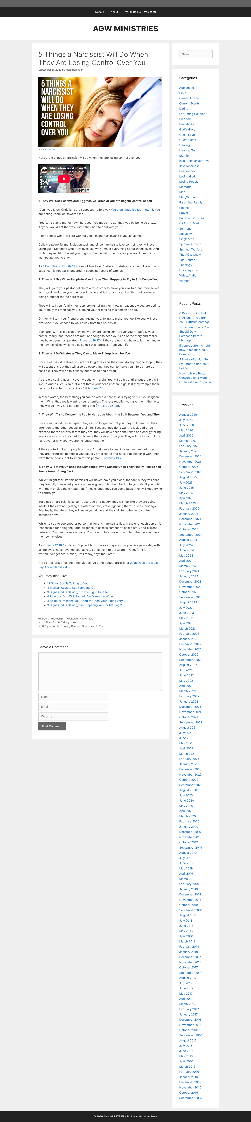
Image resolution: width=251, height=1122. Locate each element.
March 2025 (187, 503)
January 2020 (188, 826)
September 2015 (190, 1098)
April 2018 (186, 936)
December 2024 (190, 519)
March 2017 (187, 1004)
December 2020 (190, 769)
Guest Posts (187, 140)
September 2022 (190, 660)
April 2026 (186, 435)
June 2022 (186, 675)
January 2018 (188, 952)
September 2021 (190, 722)
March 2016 (187, 1066)
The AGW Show (190, 254)
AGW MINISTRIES (125, 28)
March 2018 (187, 941)
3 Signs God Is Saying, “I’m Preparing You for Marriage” (84, 605)
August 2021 (188, 727)
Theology (185, 265)
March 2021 (187, 753)
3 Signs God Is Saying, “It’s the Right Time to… (78, 592)
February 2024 (189, 571)
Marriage (185, 187)
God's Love (187, 134)
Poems (184, 207)
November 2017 (190, 962)
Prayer (183, 213)
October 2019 (188, 842)
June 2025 (186, 487)
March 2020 (187, 816)
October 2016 (188, 1030)
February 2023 (189, 633)
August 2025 (188, 477)
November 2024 (190, 524)
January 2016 (188, 1077)
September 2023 (191, 597)
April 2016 (186, 1061)
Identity (184, 155)
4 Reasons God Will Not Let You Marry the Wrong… (82, 596)
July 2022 (186, 670)
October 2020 (188, 779)
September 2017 (190, 972)
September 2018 (190, 910)
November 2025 (190, 461)
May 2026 (186, 430)
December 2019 (190, 832)
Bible (182, 93)
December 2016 (190, 1019)
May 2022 (186, 680)
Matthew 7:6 (94, 388)
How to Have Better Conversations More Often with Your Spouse (195, 378)
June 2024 (186, 550)
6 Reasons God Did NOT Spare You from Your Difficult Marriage (194, 318)
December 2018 (190, 894)
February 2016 (189, 1071)
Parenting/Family (190, 202)
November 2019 (190, 837)
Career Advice (189, 98)
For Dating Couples (192, 114)
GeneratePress (148, 1116)
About (114, 12)
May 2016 (186, 1056)
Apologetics (187, 87)
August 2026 (188, 414)
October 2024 (188, 529)
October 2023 (188, 592)
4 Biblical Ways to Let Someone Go (71, 587)
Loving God (187, 176)
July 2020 (186, 795)
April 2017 (186, 998)
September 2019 (190, 847)
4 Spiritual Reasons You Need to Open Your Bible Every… (86, 601)
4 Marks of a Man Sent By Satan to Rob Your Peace (195, 364)
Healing (184, 145)
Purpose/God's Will (192, 218)
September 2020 (191, 785)
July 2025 (186, 482)
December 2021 (190, 706)
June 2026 (186, 425)
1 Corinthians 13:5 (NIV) (59, 266)
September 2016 (190, 1035)
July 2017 (185, 983)
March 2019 (187, 879)
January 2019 (188, 889)
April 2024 (186, 560)
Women (184, 280)
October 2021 (188, 717)
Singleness (186, 239)
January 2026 (188, 451)
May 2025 (186, 493)
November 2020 (190, 774)
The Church (71, 618)
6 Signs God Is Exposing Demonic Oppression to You (72, 626)
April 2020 (186, 811)
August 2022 (188, 665)
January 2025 (188, 514)
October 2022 (188, 654)
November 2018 (190, 899)
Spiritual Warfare (190, 249)
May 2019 (186, 868)
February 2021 (189, 759)
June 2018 (186, 925)
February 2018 (189, 946)
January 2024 (188, 576)
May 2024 (186, 555)
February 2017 (189, 1009)
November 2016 (190, 1025)
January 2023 (188, 639)
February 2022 (189, 696)
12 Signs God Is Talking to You (67, 583)
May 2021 (186, 743)
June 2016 (186, 1051)
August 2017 (188, 978)
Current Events (189, 103)
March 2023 (187, 628)
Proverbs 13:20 (112, 458)
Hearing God (188, 150)
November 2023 (190, 587)
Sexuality (185, 233)
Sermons (185, 228)
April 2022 (186, 686)
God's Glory (187, 129)
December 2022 (190, 644)
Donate (99, 12)
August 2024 (188, 540)
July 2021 (185, 733)
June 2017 (186, 988)
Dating (46, 618)
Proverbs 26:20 (46, 149)
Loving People (189, 181)
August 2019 (188, 852)
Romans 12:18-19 (54, 545)
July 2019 (185, 858)
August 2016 (188, 1040)
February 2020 (189, 821)
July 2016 (185, 1045)
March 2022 (187, 691)
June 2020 (186, 800)
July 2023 (186, 607)
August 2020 (188, 790)
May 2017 (186, 993)
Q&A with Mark (189, 223)
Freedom (185, 119)
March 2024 (187, 566)
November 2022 (190, 649)
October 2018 (188, 905)
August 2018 (188, 915)
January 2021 (188, 764)
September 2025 (190, 472)
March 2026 (187, 441)
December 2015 (190, 1082)
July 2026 (186, 420)
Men (182, 192)
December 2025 (190, 456)
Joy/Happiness (189, 166)
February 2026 (189, 446)
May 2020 (186, 806)
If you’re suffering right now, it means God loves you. (194, 350)
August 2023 (188, 602)
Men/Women (188, 197)
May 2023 (186, 618)
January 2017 (188, 1014)
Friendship (57, 618)
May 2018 (186, 931)
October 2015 (188, 1092)
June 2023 (186, 613)
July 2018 (185, 920)
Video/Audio (86, 618)
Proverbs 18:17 (90, 340)
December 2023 (190, 581)
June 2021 (186, 738)
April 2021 (186, 748)
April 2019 (186, 873)
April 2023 (186, 623)
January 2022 (188, 701)
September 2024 (191, 534)
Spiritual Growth (190, 244)
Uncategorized (189, 270)
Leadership (187, 171)
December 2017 (190, 957)
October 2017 (188, 967)
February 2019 (189, 884)
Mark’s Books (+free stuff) (140, 12)
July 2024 (186, 545)
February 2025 (189, 508)
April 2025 (186, 498)
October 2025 (188, 466)
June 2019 (186, 863)
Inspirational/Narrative (194, 160)
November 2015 (190, 1087)
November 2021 (190, 712)
